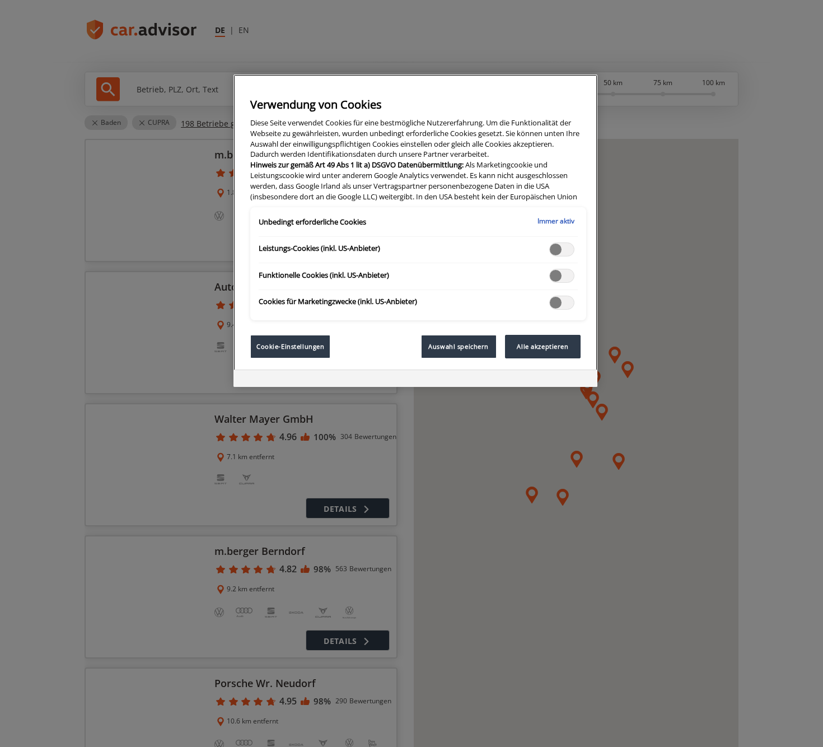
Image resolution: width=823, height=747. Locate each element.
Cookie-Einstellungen (290, 346)
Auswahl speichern (458, 346)
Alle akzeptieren (542, 346)
